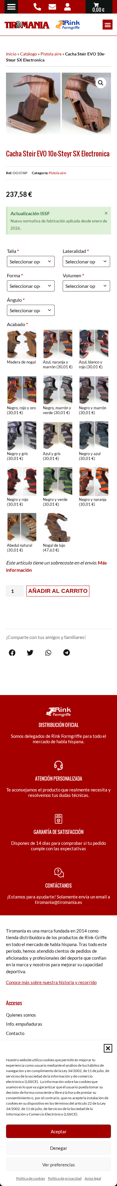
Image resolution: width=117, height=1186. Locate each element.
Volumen (73, 275)
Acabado (17, 324)
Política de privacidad (65, 1178)
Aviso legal (93, 1178)
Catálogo (28, 54)
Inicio (11, 54)
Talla (13, 251)
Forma (15, 275)
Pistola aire (51, 54)
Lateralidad (76, 251)
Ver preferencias (58, 1164)
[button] (108, 1048)
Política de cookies (30, 1178)
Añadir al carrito (58, 591)
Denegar (58, 1148)
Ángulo (16, 300)
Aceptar (59, 1131)
